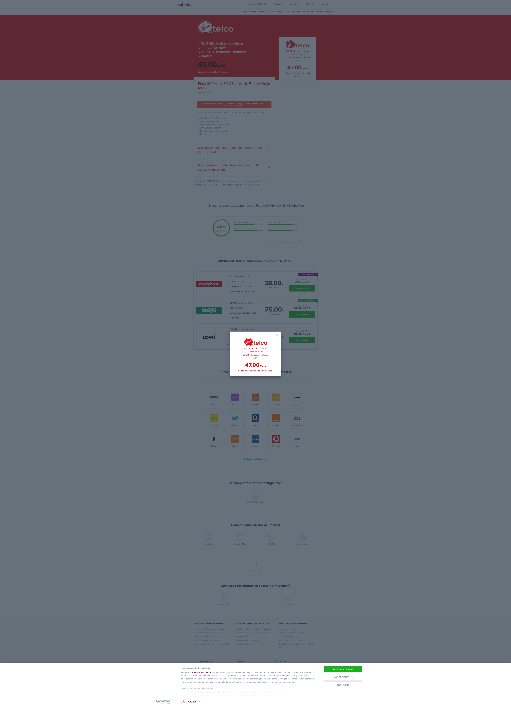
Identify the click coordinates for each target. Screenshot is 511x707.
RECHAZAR (343, 685)
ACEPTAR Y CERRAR (343, 669)
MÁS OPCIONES (189, 702)
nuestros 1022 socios (202, 672)
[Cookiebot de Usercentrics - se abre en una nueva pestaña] (163, 702)
